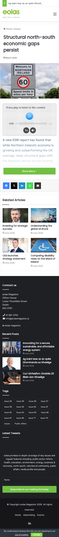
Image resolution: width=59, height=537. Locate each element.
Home (8, 29)
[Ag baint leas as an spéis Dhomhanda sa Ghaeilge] (11, 363)
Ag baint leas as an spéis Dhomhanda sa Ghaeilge (37, 360)
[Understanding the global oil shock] (43, 215)
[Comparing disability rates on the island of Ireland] (43, 245)
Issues (17, 29)
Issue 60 (32, 407)
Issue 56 (32, 401)
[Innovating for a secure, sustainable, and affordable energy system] (11, 347)
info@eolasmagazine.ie (17, 318)
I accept (36, 534)
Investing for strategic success (15, 227)
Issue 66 (45, 412)
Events (40, 515)
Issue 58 (8, 407)
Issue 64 (32, 412)
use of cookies (21, 534)
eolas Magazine (28, 504)
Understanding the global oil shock (41, 227)
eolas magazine (12, 325)
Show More (28, 171)
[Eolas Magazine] (11, 14)
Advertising (29, 515)
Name (7, 480)
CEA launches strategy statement (14, 257)
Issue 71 (32, 418)
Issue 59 (20, 407)
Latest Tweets (11, 433)
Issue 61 (44, 407)
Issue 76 (44, 418)
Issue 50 (8, 401)
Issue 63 (20, 412)
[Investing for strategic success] (15, 215)
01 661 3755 (12, 315)
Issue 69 (20, 418)
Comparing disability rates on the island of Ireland (43, 258)
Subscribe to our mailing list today (29, 489)
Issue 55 (20, 401)
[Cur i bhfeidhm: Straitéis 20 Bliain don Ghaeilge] (11, 378)
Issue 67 (8, 418)
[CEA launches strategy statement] (15, 245)
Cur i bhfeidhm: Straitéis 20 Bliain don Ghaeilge (38, 375)
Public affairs (21, 423)
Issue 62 (8, 412)
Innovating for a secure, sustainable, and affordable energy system (38, 346)
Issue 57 (44, 401)
